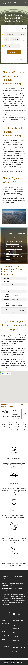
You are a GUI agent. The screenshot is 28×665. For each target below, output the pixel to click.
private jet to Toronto (13, 187)
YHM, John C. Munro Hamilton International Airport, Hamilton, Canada (14, 249)
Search (15, 52)
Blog (3, 639)
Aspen (14, 644)
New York (15, 625)
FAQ (3, 643)
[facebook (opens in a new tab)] (9, 613)
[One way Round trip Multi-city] (7, 28)
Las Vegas (15, 640)
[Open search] (22, 2)
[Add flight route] (23, 39)
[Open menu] (25, 2)
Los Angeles (16, 629)
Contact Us (5, 646)
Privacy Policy (6, 635)
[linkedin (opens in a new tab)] (19, 613)
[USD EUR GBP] (23, 28)
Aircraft (4, 631)
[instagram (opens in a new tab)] (14, 613)
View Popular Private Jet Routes (18, 649)
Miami (14, 632)
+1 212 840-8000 (16, 662)
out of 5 (11, 59)
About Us (5, 628)
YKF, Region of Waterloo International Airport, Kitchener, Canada (14, 256)
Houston (15, 636)
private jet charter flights (12, 365)
